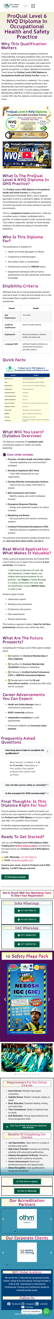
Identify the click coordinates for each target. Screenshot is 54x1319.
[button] (33, 6)
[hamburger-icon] (26, 6)
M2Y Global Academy (28, 846)
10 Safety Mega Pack (27, 956)
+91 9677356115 (28, 857)
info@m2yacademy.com (22, 860)
